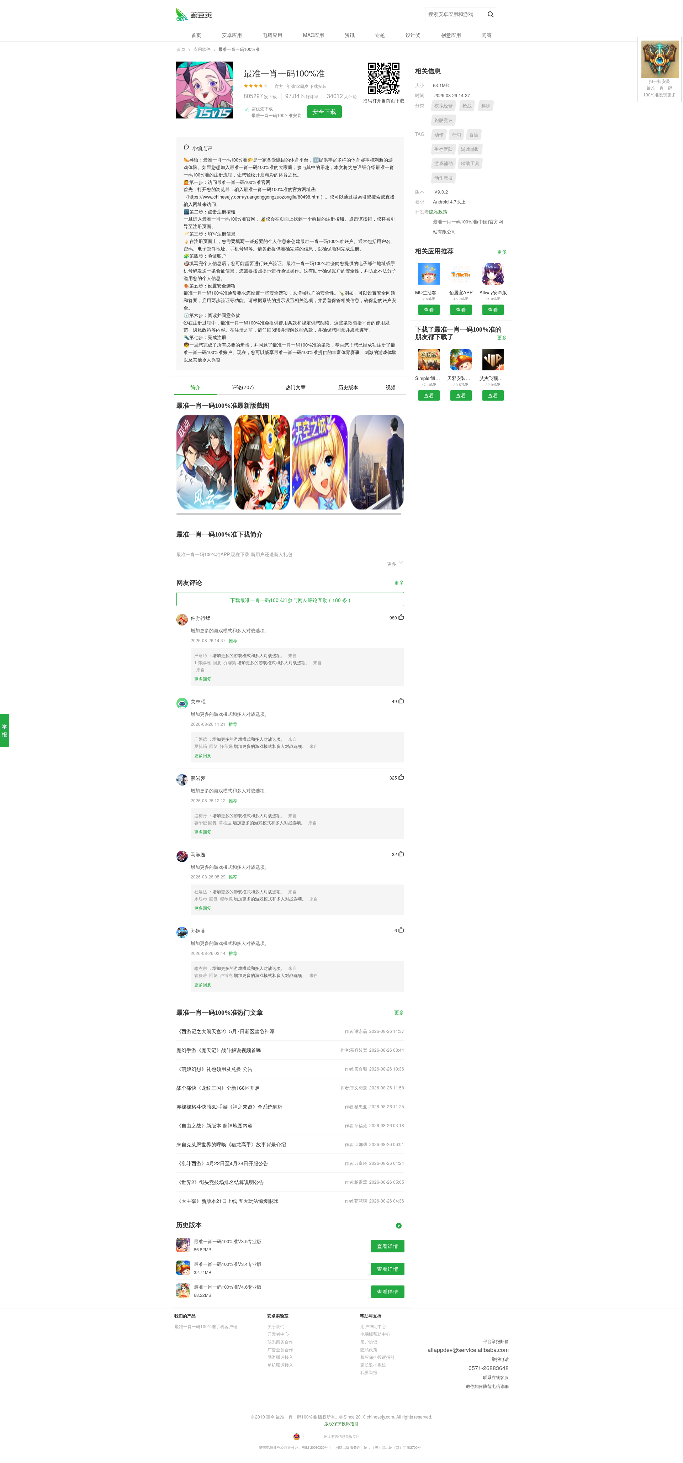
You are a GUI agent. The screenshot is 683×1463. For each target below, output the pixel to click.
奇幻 (456, 134)
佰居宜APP (461, 292)
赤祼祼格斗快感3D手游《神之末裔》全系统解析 (229, 1106)
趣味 (486, 105)
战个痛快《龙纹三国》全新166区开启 (218, 1087)
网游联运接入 (280, 1357)
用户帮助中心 (373, 1326)
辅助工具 (470, 163)
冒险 (473, 134)
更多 (399, 583)
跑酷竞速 (443, 120)
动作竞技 (443, 177)
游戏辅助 (470, 149)
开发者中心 (278, 1334)
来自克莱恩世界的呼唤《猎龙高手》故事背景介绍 (231, 1144)
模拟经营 (443, 105)
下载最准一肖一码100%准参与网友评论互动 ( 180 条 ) (290, 599)
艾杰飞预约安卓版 (493, 378)
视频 (391, 387)
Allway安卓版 (493, 292)
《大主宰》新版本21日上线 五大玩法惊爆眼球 (227, 1200)
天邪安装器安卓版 (461, 378)
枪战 (467, 105)
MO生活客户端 (429, 292)
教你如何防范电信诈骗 (487, 1386)
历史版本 (348, 387)
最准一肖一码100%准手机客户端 (206, 1326)
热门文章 (296, 387)
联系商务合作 (280, 1341)
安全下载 (324, 111)
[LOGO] (193, 14)
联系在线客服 (496, 1377)
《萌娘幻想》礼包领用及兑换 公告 (214, 1068)
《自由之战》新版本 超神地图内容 (214, 1125)
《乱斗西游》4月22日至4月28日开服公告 (222, 1163)
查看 (429, 309)
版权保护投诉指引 (377, 1357)
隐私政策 (438, 211)
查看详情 (387, 1246)
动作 (439, 134)
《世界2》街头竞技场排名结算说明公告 (220, 1181)
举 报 (4, 730)
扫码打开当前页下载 (383, 100)
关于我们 (276, 1326)
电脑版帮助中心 (375, 1334)
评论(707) (243, 387)
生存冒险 (443, 149)
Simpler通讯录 (429, 378)
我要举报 (368, 1372)
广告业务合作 (280, 1349)
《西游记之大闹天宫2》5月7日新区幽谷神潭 (225, 1031)
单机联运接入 (280, 1365)
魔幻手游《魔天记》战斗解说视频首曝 (218, 1049)
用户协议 (368, 1341)
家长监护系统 (373, 1365)
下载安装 (318, 86)
